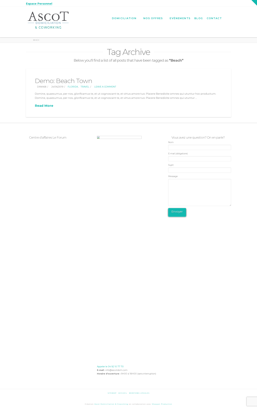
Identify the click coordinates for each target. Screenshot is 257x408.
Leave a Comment (105, 86)
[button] (254, 3)
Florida (73, 86)
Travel (85, 86)
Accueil (122, 393)
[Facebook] (218, 3)
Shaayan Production (162, 404)
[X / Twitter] (222, 3)
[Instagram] (229, 3)
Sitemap (112, 393)
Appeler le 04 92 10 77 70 (110, 366)
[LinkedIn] (225, 3)
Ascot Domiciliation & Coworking (111, 404)
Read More (44, 106)
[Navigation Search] (227, 16)
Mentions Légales (139, 393)
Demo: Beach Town (63, 81)
